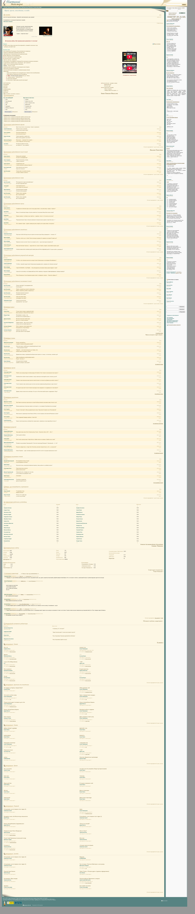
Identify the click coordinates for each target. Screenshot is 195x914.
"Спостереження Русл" (8, 130)
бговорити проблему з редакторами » (153, 621)
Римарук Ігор (79, 525)
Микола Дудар (7, 237)
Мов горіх (82, 838)
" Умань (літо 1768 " (8, 194)
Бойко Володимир (80, 527)
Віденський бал (8, 783)
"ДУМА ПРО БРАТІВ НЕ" (8, 355)
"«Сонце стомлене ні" (8, 312)
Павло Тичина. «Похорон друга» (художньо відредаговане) (94, 871)
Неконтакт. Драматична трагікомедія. (89, 757)
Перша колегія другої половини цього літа (14, 702)
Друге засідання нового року (87, 716)
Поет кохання (7, 716)
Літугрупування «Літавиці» (87, 564)
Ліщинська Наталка (8, 36)
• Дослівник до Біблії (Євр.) (172, 320)
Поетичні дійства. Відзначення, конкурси (90, 878)
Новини (174, 16)
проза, (12, 10)
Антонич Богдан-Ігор (8, 627)
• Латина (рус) (169, 319)
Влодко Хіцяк (7, 315)
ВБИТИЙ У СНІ (83, 728)
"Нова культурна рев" (8, 410)
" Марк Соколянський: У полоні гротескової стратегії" (63, 632)
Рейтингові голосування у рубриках (11, 68)
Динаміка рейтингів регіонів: (9, 562)
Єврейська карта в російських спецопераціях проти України (17, 67)
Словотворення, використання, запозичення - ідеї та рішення (17, 62)
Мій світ (6, 790)
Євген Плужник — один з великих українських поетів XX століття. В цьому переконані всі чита (36, 450)
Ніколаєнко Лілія (7, 512)
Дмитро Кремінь (7, 318)
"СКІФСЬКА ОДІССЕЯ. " (8, 351)
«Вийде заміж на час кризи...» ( (111, 90)
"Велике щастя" (7, 373)
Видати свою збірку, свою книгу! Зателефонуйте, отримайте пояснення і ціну (21, 45)
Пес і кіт (168, 41)
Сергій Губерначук (170, 23)
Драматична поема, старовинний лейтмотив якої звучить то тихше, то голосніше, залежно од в (37, 354)
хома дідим (169, 179)
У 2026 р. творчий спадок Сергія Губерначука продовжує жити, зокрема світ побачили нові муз (36, 264)
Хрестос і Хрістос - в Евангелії (10, 59)
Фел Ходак (169, 288)
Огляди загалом (160, 23)
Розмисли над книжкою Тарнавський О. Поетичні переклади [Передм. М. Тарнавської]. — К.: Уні (36, 443)
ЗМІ (6, 104)
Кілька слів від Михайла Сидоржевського (14, 823)
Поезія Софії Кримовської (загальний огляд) (15, 838)
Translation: (18, 475)
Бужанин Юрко (83, 758)
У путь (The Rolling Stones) (172, 117)
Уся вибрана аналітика (158, 423)
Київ (4, 566)
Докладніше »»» (7, 559)
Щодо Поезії (19, 898)
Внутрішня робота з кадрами (87, 709)
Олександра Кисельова (9, 479)
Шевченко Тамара (7, 839)
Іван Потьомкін (7, 171)
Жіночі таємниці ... (109, 89)
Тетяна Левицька (13, 721)
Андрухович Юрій (7, 631)
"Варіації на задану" (7, 331)
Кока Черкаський (7, 167)
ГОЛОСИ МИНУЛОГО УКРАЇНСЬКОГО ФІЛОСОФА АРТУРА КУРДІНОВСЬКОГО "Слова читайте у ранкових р (39, 249)
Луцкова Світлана (7, 507)
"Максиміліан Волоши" (8, 286)
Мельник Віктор (7, 529)
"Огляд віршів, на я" (8, 261)
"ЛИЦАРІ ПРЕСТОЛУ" (8, 418)
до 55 (178, 17)
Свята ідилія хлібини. (21, 435)
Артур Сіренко (170, 85)
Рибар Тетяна (79, 516)
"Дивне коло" (6, 327)
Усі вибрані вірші (159, 333)
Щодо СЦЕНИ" (40, 898)
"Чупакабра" (6, 377)
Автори (5, 7)
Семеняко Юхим (7, 576)
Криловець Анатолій (8, 534)
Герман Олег (6, 521)
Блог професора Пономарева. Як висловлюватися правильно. (17, 51)
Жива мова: (6, 71)
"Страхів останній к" (8, 301)
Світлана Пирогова (171, 210)
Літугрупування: (84, 562)
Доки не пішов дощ (84, 790)
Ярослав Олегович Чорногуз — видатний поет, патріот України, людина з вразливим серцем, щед (37, 245)
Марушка (82, 856)
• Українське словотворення (173, 315)
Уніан (178, 16)
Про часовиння (22, 613)
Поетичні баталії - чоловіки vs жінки (12, 58)
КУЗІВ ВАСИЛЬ (7, 758)
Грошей (26, 99)
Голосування (169, 7)
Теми (173, 7)
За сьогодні (157, 618)
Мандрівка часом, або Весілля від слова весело (16, 816)
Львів (4, 564)
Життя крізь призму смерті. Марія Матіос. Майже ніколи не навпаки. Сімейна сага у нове (35, 439)
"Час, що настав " (7, 209)
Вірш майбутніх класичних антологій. (14, 600)
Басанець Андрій (7, 514)
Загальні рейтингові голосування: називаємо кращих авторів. (17, 70)
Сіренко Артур (7, 770)
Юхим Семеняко (13, 651)
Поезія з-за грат (11, 65)
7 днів (155, 174)
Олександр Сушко (8, 372)
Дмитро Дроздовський (8, 442)
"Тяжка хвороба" (7, 392)
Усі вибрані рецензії (158, 453)
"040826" (5, 168)
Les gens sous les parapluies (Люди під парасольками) (93, 768)
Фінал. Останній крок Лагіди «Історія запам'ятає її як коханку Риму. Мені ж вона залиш (34, 212)
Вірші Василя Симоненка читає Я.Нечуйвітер (17, 74)
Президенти (7, 106)
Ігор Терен (169, 99)
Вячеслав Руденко (170, 70)
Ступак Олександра (8, 887)
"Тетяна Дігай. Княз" (8, 436)
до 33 (174, 17)
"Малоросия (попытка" (8, 414)
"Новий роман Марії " (8, 440)
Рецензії (19, 7)
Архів (81, 809)
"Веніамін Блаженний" (8, 290)
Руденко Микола (79, 536)
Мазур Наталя (79, 521)
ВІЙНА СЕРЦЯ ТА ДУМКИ (10, 728)
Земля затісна (28, 107)
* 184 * (20, 608)
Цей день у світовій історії (9, 46)
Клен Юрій (6, 525)
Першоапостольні (8, 750)
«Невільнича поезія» (86, 566)
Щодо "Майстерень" (12, 898)
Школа (176, 7)
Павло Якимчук (7, 361)
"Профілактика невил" (8, 145)
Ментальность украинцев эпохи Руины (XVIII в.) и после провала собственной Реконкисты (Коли (37, 413)
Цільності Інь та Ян (29, 101)
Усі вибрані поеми (159, 364)
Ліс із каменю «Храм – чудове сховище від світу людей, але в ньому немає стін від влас (35, 223)
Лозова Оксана (79, 518)
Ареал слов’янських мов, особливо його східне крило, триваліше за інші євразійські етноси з (36, 421)
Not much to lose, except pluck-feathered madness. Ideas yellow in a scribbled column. (34, 465)
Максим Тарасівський (8, 472)
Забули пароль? (172, 14)
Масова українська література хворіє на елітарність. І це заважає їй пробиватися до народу (36, 406)
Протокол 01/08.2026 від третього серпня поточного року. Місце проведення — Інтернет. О (36, 234)
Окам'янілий (7, 797)
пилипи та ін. (83, 647)
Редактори (142, 544)
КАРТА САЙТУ (5, 898)
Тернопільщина (6, 567)
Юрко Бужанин (7, 189)
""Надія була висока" (8, 161)
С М (10, 699)
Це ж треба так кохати (85, 885)
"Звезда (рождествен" (8, 473)
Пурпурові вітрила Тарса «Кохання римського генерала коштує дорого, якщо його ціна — (35, 219)
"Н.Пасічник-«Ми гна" (8, 447)
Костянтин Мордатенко (9, 322)
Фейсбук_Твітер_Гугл (9, 107)
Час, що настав (170, 88)
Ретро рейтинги (159, 544)
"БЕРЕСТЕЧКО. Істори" (8, 347)
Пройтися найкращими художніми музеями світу (14, 52)
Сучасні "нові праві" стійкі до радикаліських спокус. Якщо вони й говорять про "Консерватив (36, 409)
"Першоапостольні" (7, 183)
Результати (15, 111)
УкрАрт (183, 7)
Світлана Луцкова (7, 326)
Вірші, (7, 10)
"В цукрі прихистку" (7, 141)
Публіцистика (24, 7)
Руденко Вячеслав (83, 670)
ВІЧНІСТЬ (82, 735)
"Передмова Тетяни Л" (8, 250)
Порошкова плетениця (9, 742)
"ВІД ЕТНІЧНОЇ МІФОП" (8, 421)
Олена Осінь (6, 311)
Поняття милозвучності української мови (12, 56)
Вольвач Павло (7, 536)
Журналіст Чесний (8, 401)
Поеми (9, 7)
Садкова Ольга (28, 576)
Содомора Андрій (7, 538)
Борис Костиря (170, 54)
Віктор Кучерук (170, 130)
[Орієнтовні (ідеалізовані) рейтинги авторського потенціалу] (4, 506)
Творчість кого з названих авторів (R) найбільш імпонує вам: (17, 118)
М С (33, 604)
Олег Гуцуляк (7, 409)
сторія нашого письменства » (155, 570)
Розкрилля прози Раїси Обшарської (13, 830)
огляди (26, 10)
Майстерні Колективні (8, 342)
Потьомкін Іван (7, 532)
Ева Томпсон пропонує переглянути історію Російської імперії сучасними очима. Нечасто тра (36, 402)
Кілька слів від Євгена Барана (87, 702)
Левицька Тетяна (7, 718)
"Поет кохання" (7, 246)
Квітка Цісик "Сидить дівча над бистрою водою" (17, 80)
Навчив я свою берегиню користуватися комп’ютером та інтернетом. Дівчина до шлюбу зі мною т (37, 380)
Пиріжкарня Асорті (8, 233)
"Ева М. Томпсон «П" (8, 403)
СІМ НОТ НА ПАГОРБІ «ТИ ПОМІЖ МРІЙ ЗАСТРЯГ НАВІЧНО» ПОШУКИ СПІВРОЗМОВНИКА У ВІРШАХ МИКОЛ (40, 271)
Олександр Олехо (7, 468)
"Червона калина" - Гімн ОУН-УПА (14, 77)
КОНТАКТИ (45, 898)
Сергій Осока (79, 538)
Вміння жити (27, 104)
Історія (184, 16)
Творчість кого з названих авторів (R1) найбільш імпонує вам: (17, 116)
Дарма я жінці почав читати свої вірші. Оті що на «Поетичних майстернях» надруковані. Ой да (36, 391)
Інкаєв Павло (6, 729)
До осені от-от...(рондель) (172, 213)
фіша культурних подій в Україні (153, 334)
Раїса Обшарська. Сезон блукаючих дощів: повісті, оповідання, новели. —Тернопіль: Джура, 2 (36, 275)
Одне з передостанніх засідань (87, 695)
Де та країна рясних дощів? (12, 595)
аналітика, (19, 10)
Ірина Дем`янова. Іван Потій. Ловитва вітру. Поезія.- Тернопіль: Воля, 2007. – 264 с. (34, 432)
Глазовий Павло (79, 529)
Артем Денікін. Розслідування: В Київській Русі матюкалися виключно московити (21, 61)
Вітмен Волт (6, 635)
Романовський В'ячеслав (81, 523)
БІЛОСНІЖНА (7, 735)
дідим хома (27, 608)
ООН (6, 99)
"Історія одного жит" (8, 443)
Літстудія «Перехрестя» (87, 567)
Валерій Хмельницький (9, 460)
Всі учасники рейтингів (150, 544)
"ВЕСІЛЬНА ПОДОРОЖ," (9, 362)
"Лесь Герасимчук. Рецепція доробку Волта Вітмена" (63, 635)
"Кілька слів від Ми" (7, 268)
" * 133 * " (5, 187)
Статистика (36, 7)
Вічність (184, 17)
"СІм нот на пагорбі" (85, 823)
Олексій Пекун (7, 689)
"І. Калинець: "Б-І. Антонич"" (58, 628)
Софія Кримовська (13, 842)
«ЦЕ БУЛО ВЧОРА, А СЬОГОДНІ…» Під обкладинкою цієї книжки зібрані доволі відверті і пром (36, 267)
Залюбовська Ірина (80, 514)
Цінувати (6, 885)
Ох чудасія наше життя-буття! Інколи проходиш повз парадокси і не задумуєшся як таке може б (37, 387)
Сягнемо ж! (7, 845)
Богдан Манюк (7, 274)
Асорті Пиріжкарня (84, 648)
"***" (4, 172)
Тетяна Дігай (6, 438)
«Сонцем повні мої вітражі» (86, 845)
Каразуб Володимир (32, 613)
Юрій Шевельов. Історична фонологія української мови (15, 54)
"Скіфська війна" (7, 496)
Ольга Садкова (170, 39)
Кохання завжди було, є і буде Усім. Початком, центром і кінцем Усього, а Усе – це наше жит (36, 446)
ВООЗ (6, 102)
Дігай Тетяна (6, 817)
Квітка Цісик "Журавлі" (12, 78)
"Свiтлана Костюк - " (8, 477)
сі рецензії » (160, 642)
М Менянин (6, 215)
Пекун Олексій (7, 491)
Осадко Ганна (7, 510)
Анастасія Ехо (169, 285)
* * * (167, 57)
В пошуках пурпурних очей (86, 783)
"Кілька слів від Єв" (7, 242)
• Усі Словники (170, 317)
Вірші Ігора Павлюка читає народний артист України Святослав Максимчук (23, 72)
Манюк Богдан (7, 527)
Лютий (5, 676)
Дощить (168, 148)
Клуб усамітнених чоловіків (107, 87)
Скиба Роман (79, 510)
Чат (180, 16)
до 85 (181, 17)
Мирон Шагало (170, 195)
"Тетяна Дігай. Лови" (8, 432)
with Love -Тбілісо (26, 75)
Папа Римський (8, 101)
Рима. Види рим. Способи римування (12, 55)
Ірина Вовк (169, 160)
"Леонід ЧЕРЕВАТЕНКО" (8, 451)
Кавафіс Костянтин (80, 507)
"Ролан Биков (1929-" (8, 298)
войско (5, 757)
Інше (6, 109)
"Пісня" (5, 388)
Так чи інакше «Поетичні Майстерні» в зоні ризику (92, 864)
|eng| (40, 7)
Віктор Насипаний (170, 146)
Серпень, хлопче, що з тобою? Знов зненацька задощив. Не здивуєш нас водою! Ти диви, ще (36, 238)
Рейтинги (30, 7)
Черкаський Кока (83, 832)
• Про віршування (170, 318)
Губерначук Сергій (8, 810)
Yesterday (82, 776)
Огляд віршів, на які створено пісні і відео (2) (15, 809)
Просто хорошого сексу (30, 102)
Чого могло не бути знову (10, 695)
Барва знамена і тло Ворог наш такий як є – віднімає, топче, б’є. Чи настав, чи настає (34, 216)
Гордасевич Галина (8, 516)
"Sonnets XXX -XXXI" (8, 466)
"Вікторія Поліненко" (8, 406)
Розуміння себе (28, 106)
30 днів (157, 174)
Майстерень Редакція (8, 21)
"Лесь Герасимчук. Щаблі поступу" (59, 639)
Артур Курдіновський (8, 248)
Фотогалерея (169, 16)
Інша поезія (14, 7)
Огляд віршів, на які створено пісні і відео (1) (91, 816)
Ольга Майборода (8, 446)
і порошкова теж (84, 742)
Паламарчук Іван (79, 534)
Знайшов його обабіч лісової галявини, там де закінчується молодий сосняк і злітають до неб (36, 376)
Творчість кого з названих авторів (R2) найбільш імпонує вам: (17, 119)
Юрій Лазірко (6, 464)
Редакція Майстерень (8, 431)
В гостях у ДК (107, 86)
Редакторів (111, 558)
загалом (161, 174)
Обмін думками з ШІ (85, 687)
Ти (167, 197)
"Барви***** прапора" (8, 216)
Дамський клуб (108, 84)
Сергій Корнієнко (7, 420)
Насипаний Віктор (30, 594)
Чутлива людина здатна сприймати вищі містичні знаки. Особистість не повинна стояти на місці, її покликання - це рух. (32, 605)
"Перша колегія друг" (8, 235)
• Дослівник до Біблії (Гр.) (172, 321)
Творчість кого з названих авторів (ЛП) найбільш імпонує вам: (17, 121)
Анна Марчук (169, 294)
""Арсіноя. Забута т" (8, 213)
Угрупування (169, 17)
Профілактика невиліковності (173, 101)
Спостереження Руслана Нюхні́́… (173, 26)
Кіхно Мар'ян (82, 872)
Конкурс (179, 7)
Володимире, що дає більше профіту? (14, 615)
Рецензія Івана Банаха (9, 871)
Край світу (6, 776)
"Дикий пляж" (6, 462)
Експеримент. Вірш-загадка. (11, 878)
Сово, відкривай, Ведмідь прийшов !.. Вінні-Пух (26, 417)
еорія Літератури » (158, 571)
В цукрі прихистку (170, 72)
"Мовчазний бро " (7, 157)
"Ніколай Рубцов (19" (8, 294)
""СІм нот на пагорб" (8, 272)
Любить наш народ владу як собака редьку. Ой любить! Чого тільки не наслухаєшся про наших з (37, 372)
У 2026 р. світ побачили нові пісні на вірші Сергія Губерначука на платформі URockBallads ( (36, 260)
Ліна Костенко (7, 346)
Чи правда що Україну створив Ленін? (13, 687)
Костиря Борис (7, 599)
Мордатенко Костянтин (9, 638)
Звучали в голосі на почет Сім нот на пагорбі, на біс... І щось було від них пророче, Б (34, 242)
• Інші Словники (170, 322)
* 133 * (81, 750)
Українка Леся (79, 532)
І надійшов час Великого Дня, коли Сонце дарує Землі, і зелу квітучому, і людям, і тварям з (35, 208)
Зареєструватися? (173, 13)
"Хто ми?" (6, 492)
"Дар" (5, 384)
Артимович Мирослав (8, 523)
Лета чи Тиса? (83, 830)
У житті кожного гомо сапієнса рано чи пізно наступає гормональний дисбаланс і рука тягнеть (36, 384)
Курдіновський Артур (47, 35)
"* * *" (5, 137)
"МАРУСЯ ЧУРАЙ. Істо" (8, 358)
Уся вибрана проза (159, 394)
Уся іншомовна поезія (158, 482)
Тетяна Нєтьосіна (170, 301)
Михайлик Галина (7, 518)
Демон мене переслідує (86, 797)
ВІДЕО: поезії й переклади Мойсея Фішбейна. (13, 64)
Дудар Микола (79, 512)
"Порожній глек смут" (8, 165)
